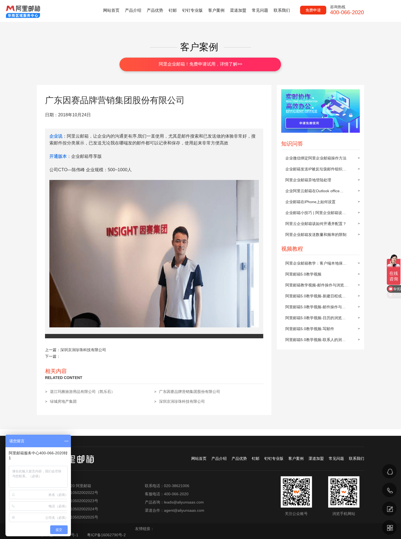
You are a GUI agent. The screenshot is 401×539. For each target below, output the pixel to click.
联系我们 (282, 10)
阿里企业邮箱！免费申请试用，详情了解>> (200, 64)
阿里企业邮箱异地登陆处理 (308, 180)
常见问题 (260, 10)
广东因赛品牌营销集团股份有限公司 (189, 391)
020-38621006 (333, 482)
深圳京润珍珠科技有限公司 (83, 350)
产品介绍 (133, 10)
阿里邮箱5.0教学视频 (303, 274)
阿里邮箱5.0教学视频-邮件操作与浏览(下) (315, 308)
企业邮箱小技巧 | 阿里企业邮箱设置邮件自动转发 (315, 214)
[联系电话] (389, 490)
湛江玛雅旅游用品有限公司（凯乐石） (82, 391)
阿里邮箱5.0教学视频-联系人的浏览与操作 (315, 341)
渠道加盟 (238, 10)
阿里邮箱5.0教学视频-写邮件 (309, 329)
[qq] (389, 471)
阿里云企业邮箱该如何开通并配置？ (315, 223)
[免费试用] (389, 509)
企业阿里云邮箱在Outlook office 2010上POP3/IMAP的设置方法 (312, 192)
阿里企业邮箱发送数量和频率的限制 (315, 234)
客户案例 (216, 10)
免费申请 (313, 10)
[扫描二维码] (389, 527)
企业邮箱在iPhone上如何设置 (310, 202)
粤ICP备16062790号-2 (106, 535)
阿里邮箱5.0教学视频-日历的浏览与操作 (315, 319)
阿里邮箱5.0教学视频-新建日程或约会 (315, 297)
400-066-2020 (332, 496)
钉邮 (173, 10)
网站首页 (111, 10)
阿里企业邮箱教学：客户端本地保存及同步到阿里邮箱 (315, 265)
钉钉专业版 (192, 10)
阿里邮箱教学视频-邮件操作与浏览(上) (314, 287)
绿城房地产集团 (63, 401)
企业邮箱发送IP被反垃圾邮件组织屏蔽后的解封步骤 (315, 170)
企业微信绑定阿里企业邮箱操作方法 (315, 158)
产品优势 (155, 10)
